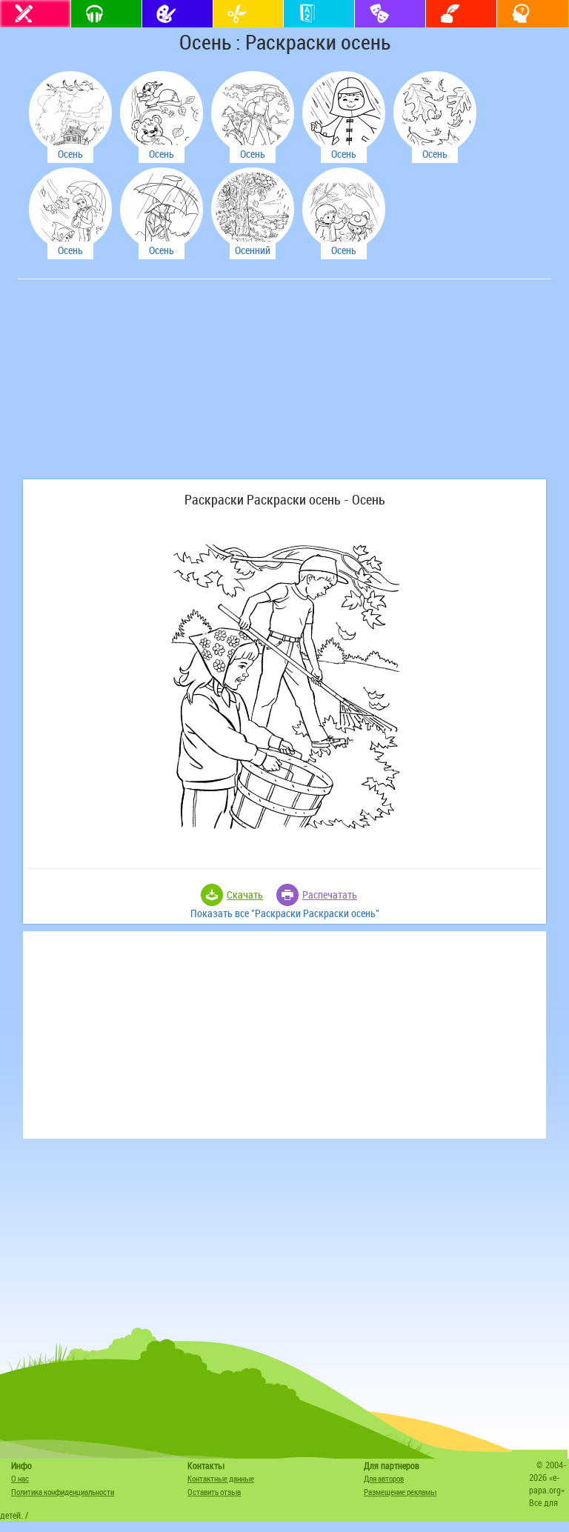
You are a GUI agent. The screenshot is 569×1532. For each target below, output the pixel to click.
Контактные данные (220, 1478)
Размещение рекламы (400, 1491)
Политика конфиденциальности (62, 1491)
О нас (20, 1478)
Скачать (245, 894)
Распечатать (329, 894)
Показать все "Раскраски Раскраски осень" (284, 913)
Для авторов (384, 1478)
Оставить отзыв (214, 1491)
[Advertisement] (132, 386)
